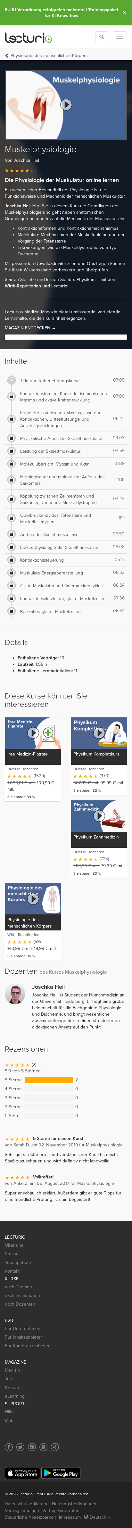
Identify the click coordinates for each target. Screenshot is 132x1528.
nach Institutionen (22, 1295)
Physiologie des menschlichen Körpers (49, 55)
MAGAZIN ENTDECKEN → (30, 328)
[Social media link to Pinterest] (32, 1447)
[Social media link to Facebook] (9, 1447)
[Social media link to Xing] (55, 1447)
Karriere (13, 1387)
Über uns (14, 1245)
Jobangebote (18, 1262)
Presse (12, 1254)
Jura (9, 1379)
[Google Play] (60, 1473)
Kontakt (12, 1271)
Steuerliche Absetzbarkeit (30, 1517)
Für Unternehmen (22, 1328)
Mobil (10, 1420)
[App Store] (22, 1473)
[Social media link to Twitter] (20, 1447)
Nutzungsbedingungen (75, 1504)
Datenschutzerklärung (27, 1504)
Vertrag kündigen (22, 1510)
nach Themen (18, 1287)
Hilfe (9, 1412)
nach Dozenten (20, 1304)
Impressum (70, 1517)
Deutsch (98, 1517)
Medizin (12, 1370)
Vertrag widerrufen (60, 1510)
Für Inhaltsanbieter (23, 1337)
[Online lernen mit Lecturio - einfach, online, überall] (29, 37)
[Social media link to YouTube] (43, 1447)
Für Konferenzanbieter (27, 1346)
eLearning (15, 1396)
